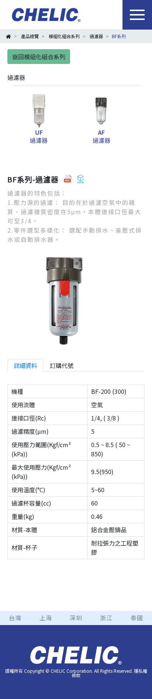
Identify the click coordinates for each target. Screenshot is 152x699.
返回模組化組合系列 (38, 56)
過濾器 (96, 36)
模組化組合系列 (64, 36)
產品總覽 (30, 36)
